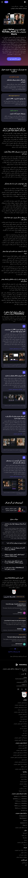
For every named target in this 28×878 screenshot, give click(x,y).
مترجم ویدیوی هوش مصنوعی (17, 476)
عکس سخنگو (24, 766)
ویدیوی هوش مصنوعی (22, 702)
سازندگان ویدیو (15, 6)
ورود (6, 2)
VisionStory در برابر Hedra (21, 803)
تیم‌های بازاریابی (23, 776)
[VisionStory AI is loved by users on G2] (14, 592)
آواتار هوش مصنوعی (19, 433)
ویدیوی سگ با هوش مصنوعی (21, 740)
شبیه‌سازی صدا (23, 719)
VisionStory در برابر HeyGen (20, 796)
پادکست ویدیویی (23, 716)
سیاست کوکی (24, 852)
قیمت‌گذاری (24, 862)
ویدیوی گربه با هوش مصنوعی (20, 737)
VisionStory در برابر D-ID (21, 801)
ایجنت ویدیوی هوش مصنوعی (17, 348)
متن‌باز (25, 840)
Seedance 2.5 (23, 822)
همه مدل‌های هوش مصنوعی (21, 827)
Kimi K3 (25, 820)
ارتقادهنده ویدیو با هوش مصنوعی (20, 755)
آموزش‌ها (25, 833)
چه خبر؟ (25, 844)
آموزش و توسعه (23, 781)
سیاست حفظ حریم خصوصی (21, 850)
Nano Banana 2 (23, 818)
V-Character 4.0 (23, 815)
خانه (26, 6)
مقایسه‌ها (25, 837)
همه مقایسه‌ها (24, 810)
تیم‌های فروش (24, 779)
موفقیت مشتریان (23, 783)
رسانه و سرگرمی (23, 788)
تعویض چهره (24, 735)
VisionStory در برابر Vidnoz (20, 805)
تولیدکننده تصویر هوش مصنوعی (20, 723)
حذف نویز (25, 733)
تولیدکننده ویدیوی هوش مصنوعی (16, 389)
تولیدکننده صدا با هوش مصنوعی (20, 764)
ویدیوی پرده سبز (23, 728)
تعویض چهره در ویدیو (22, 709)
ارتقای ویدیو (24, 726)
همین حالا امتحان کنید (15, 59)
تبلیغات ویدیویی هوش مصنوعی (20, 712)
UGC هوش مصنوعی (22, 748)
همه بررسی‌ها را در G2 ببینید (14, 651)
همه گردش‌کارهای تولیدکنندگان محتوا (18, 656)
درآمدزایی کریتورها (23, 790)
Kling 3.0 (25, 825)
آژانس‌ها (25, 786)
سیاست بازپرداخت (23, 855)
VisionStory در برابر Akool (21, 808)
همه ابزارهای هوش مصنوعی (21, 769)
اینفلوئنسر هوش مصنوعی (21, 750)
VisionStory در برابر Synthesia (20, 798)
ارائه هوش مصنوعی (22, 714)
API (26, 865)
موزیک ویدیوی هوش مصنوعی (20, 707)
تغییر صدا (25, 730)
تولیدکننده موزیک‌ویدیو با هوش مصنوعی (18, 757)
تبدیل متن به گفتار (23, 721)
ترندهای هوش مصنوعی (22, 842)
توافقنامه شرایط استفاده (21, 857)
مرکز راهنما (24, 835)
